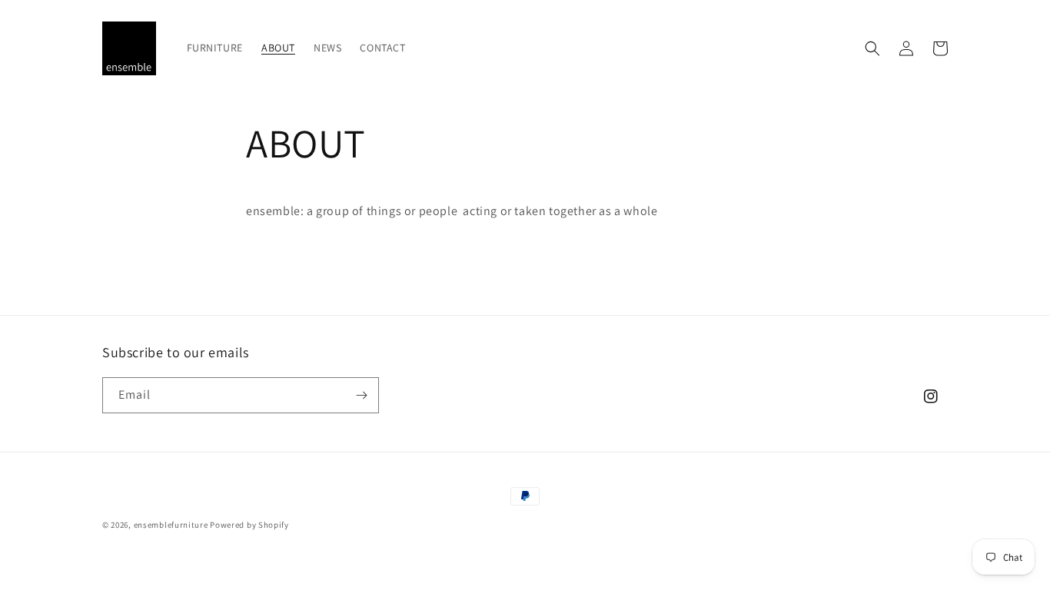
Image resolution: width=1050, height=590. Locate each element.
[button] (872, 48)
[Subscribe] (361, 395)
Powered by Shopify (249, 524)
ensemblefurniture (171, 524)
